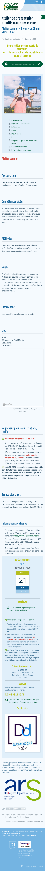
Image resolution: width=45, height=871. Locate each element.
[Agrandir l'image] (22, 94)
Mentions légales (25, 835)
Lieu (13, 137)
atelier (9, 809)
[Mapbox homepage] (8, 404)
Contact (4, 835)
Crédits (34, 835)
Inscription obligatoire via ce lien (21, 620)
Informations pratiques (21, 150)
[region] (22, 378)
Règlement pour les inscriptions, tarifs (25, 141)
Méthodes (15, 127)
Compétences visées (20, 124)
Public (14, 130)
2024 (23, 809)
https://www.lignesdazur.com (26, 536)
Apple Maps (22, 411)
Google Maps (35, 409)
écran (16, 809)
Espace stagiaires (19, 146)
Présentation (16, 120)
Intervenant (16, 134)
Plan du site (13, 835)
